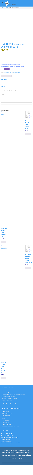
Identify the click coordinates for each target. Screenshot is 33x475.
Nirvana (16, 458)
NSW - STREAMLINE (5, 7)
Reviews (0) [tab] (9, 75)
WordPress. (21, 458)
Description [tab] (4, 75)
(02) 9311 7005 (9, 435)
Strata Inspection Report (16, 72)
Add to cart (28, 133)
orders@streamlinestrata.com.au (11, 437)
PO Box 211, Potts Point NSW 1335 (13, 443)
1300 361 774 (9, 433)
